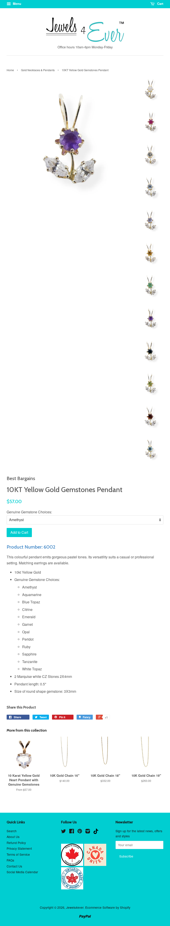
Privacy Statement (19, 848)
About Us (13, 836)
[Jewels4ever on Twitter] (63, 832)
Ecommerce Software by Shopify (107, 907)
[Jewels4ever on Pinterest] (79, 832)
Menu (16, 3)
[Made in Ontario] (72, 888)
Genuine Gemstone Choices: (29, 511)
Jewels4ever (74, 907)
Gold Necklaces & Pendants (38, 70)
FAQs (10, 860)
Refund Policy (16, 842)
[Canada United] (95, 864)
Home (10, 70)
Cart (159, 3)
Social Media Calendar (22, 872)
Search (12, 831)
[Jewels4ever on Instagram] (87, 832)
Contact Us (14, 866)
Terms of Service (18, 854)
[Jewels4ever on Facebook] (71, 832)
